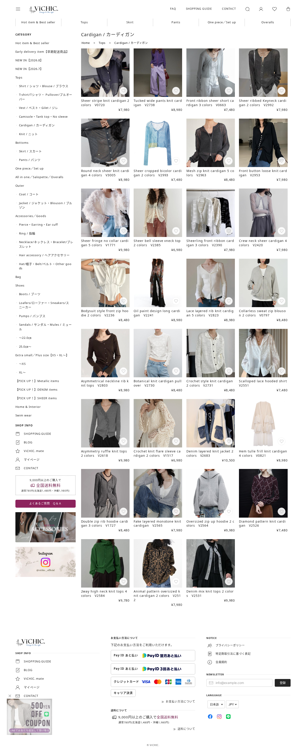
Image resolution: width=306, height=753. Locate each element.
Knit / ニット (28, 134)
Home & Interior (28, 407)
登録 (283, 683)
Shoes (20, 285)
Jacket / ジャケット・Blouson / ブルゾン (45, 205)
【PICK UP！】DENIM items (36, 389)
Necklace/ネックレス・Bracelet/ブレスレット (46, 244)
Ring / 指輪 (27, 233)
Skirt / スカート (30, 151)
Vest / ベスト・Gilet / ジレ (38, 108)
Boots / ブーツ (30, 294)
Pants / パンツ (30, 160)
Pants (175, 22)
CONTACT (229, 9)
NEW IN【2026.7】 (29, 69)
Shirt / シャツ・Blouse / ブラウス (43, 86)
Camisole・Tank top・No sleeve (43, 117)
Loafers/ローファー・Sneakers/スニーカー (44, 305)
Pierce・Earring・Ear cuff (38, 224)
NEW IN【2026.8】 (29, 60)
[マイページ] (261, 9)
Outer (19, 186)
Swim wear (23, 415)
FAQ (173, 9)
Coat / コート (29, 194)
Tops (84, 22)
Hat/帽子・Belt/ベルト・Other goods (45, 266)
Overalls (267, 22)
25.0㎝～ (25, 346)
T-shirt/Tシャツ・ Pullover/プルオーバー (45, 97)
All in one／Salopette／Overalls (39, 177)
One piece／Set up (222, 22)
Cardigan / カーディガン (37, 125)
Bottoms (22, 143)
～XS (22, 364)
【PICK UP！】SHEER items (36, 398)
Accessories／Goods (30, 216)
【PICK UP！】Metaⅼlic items (37, 381)
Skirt (130, 22)
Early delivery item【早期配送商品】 (42, 52)
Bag (18, 277)
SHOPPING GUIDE (199, 9)
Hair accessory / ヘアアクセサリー (44, 255)
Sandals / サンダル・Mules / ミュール (45, 327)
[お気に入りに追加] (124, 91)
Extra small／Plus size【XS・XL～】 (42, 355)
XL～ (22, 372)
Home (86, 43)
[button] (21, 9)
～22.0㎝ (25, 338)
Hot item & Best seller (38, 22)
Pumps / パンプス (32, 316)
